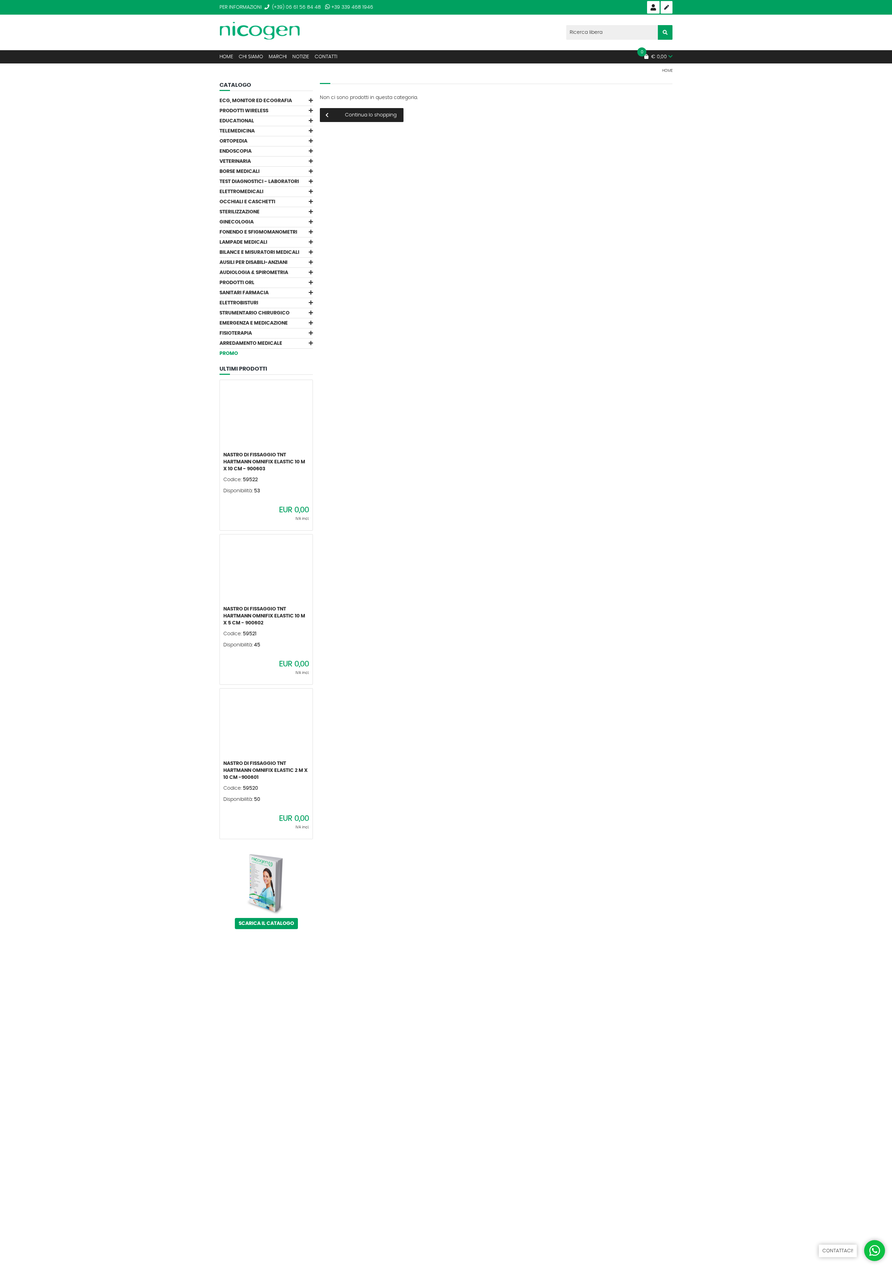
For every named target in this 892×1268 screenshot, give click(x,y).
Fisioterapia (236, 333)
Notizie (300, 56)
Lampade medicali (243, 242)
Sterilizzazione (240, 212)
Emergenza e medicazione (254, 323)
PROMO (229, 353)
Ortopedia (233, 141)
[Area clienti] (653, 7)
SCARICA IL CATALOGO (266, 923)
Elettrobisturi (239, 303)
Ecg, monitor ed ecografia (256, 100)
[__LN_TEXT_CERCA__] (665, 32)
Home (226, 56)
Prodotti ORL (237, 282)
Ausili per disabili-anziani (253, 262)
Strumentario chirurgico (255, 313)
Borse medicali (240, 171)
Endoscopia (236, 151)
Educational (237, 121)
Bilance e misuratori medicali (259, 252)
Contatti (326, 56)
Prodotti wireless (244, 110)
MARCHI (278, 56)
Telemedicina (237, 131)
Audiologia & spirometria (254, 272)
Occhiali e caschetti (247, 201)
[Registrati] (666, 7)
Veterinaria (235, 161)
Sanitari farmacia (244, 292)
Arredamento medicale (251, 343)
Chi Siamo (251, 56)
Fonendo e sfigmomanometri (258, 232)
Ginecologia (237, 222)
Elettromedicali (241, 191)
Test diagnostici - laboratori (259, 181)
